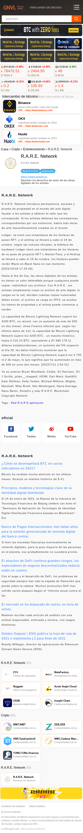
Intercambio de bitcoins (33, 829)
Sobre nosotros (37, 806)
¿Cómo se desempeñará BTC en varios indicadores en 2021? (32, 466)
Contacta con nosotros (13, 806)
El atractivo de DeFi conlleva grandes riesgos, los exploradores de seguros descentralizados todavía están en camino (41, 565)
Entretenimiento (34, 149)
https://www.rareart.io (34, 176)
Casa (4, 149)
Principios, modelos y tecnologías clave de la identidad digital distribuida (37, 490)
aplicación (37, 402)
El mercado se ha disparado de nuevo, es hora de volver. (40, 607)
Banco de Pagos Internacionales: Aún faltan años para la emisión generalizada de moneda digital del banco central (40, 531)
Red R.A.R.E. (20, 402)
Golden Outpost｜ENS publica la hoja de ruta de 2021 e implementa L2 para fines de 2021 (39, 636)
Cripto (16, 149)
